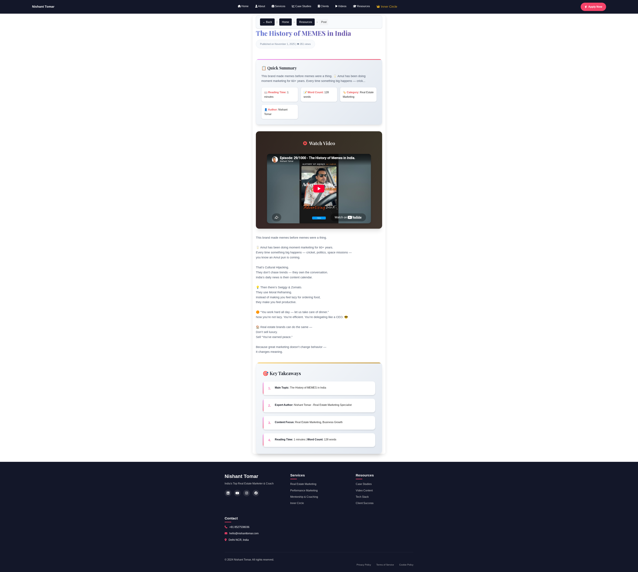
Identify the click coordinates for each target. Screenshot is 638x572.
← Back (267, 22)
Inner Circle (388, 6)
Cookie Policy (406, 564)
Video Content (364, 490)
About (261, 6)
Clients (324, 6)
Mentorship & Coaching (304, 496)
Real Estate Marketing (303, 484)
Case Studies (303, 6)
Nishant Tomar (43, 6)
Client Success (364, 503)
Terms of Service (385, 564)
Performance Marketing (304, 490)
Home (245, 6)
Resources (363, 6)
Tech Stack (362, 496)
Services (279, 6)
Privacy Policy (364, 564)
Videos (341, 6)
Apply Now (595, 6)
